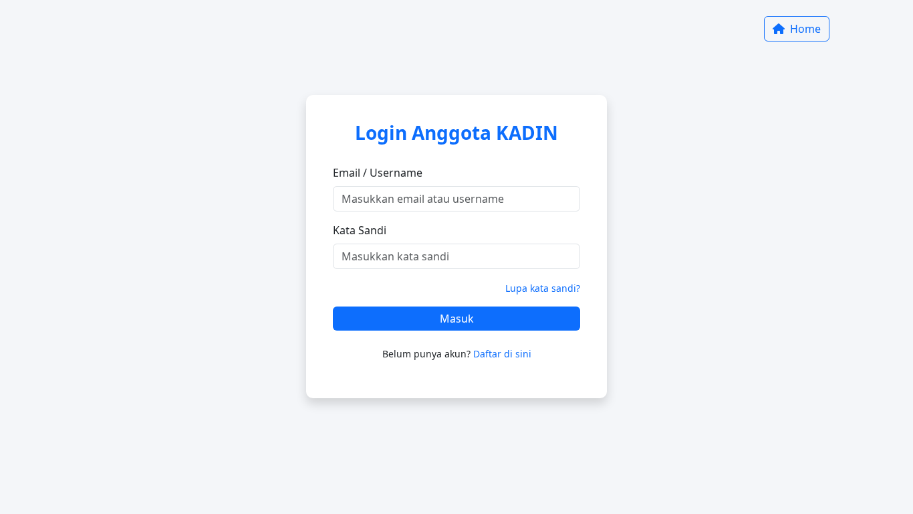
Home (804, 28)
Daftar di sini (502, 353)
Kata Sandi (359, 230)
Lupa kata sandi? (542, 288)
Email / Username (377, 172)
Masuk (457, 318)
